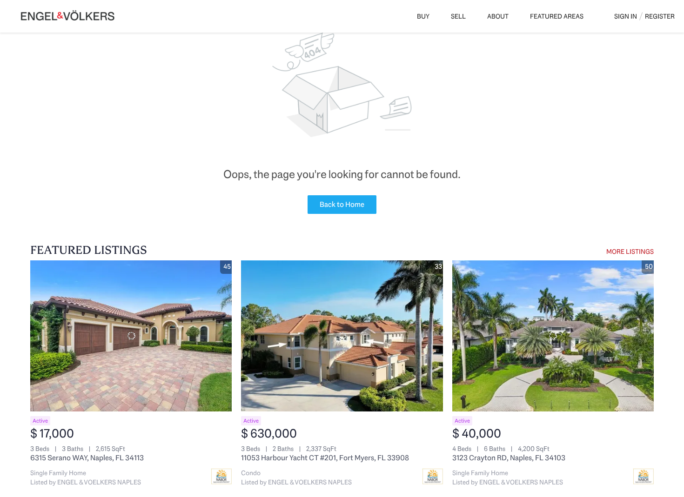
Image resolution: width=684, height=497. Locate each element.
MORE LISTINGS (630, 251)
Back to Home (342, 204)
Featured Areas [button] (556, 16)
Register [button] (660, 16)
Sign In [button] (625, 16)
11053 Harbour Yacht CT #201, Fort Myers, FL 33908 (325, 458)
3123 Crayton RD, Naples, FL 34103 (508, 458)
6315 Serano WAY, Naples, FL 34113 (87, 458)
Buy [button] (423, 16)
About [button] (498, 16)
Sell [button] (458, 16)
